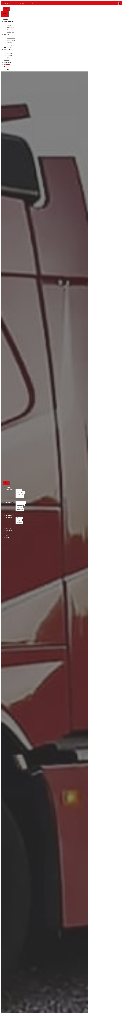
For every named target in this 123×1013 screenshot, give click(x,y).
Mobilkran (19, 490)
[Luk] (119, 3)
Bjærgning (9, 533)
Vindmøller (9, 517)
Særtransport (20, 509)
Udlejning (8, 528)
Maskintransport (20, 505)
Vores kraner (9, 489)
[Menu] (6, 483)
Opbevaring (19, 522)
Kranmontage (20, 494)
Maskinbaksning (20, 492)
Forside (8, 487)
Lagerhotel (9, 530)
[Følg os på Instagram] (6, 2)
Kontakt (8, 537)
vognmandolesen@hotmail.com (34, 3)
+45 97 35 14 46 (7, 3)
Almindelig (19, 507)
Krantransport (20, 496)
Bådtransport (10, 515)
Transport (9, 502)
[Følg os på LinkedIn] (8, 2)
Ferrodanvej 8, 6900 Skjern (19, 3)
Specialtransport (20, 502)
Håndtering (19, 518)
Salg (7, 535)
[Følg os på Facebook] (3, 2)
